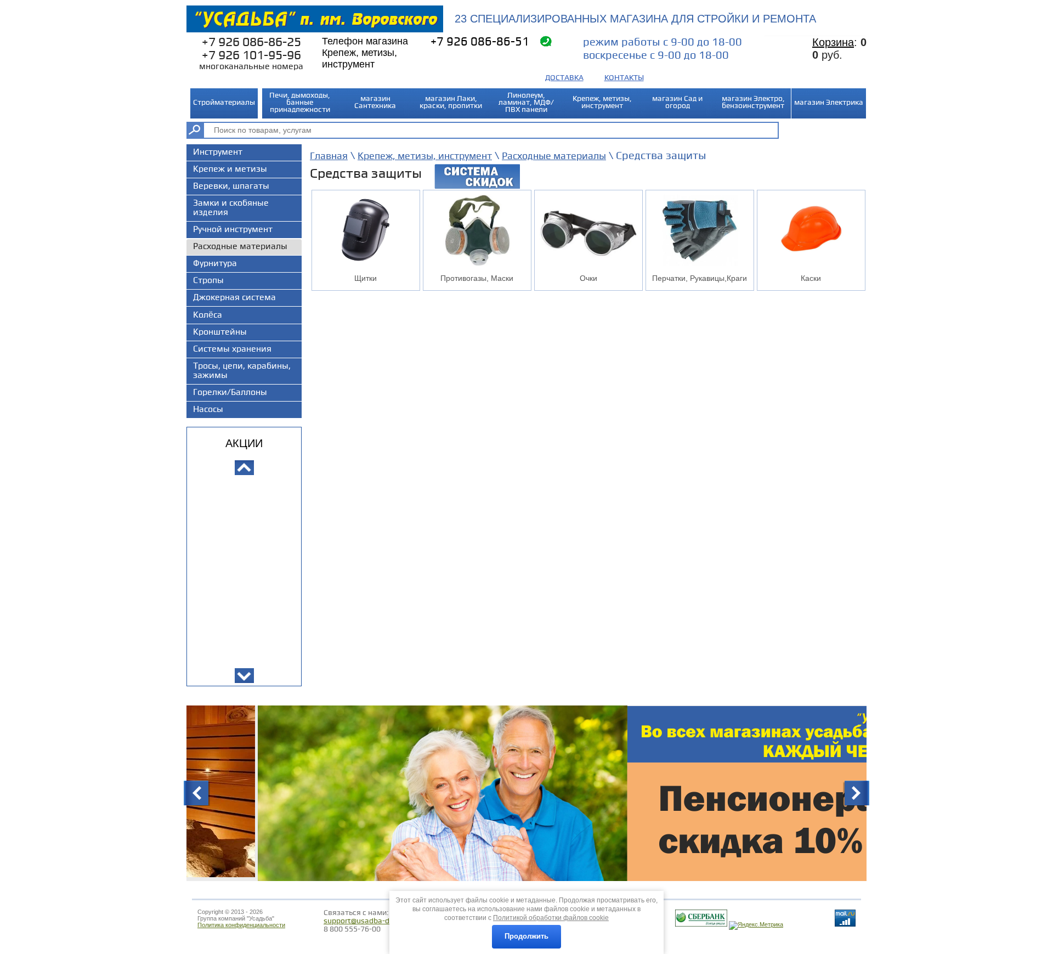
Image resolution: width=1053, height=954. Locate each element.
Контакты (624, 78)
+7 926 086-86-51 (480, 42)
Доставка (564, 78)
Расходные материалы (554, 156)
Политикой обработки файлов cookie (551, 918)
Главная (329, 156)
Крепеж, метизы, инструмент (425, 156)
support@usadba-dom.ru (367, 921)
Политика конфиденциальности (241, 925)
